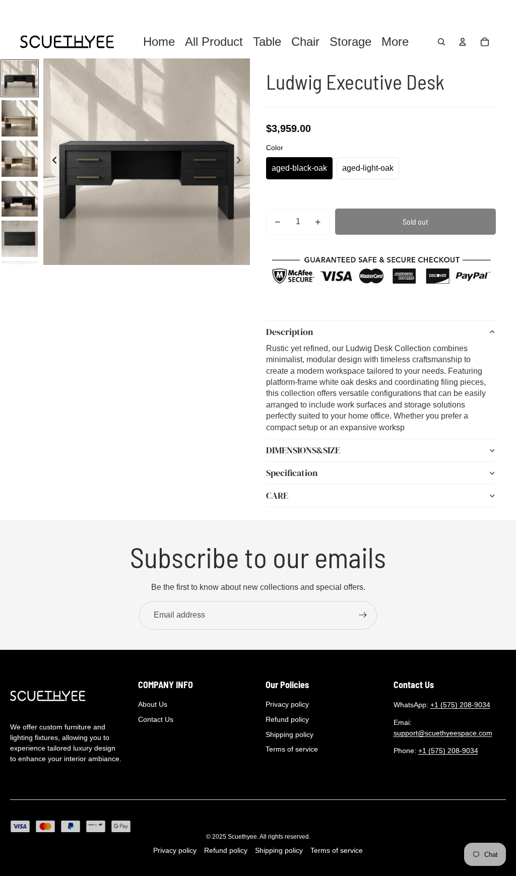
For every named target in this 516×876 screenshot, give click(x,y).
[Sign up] (362, 615)
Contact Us (155, 719)
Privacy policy (287, 704)
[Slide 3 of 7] (20, 159)
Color (274, 148)
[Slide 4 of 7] (20, 199)
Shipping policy (289, 734)
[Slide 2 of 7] (20, 118)
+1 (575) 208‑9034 (460, 705)
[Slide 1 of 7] (20, 78)
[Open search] (441, 42)
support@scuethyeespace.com (443, 733)
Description (289, 331)
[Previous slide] (51, 162)
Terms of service (292, 749)
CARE (277, 495)
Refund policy (287, 719)
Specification (291, 472)
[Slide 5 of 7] (20, 239)
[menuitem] (395, 42)
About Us (152, 704)
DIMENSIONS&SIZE (303, 450)
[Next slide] (241, 162)
